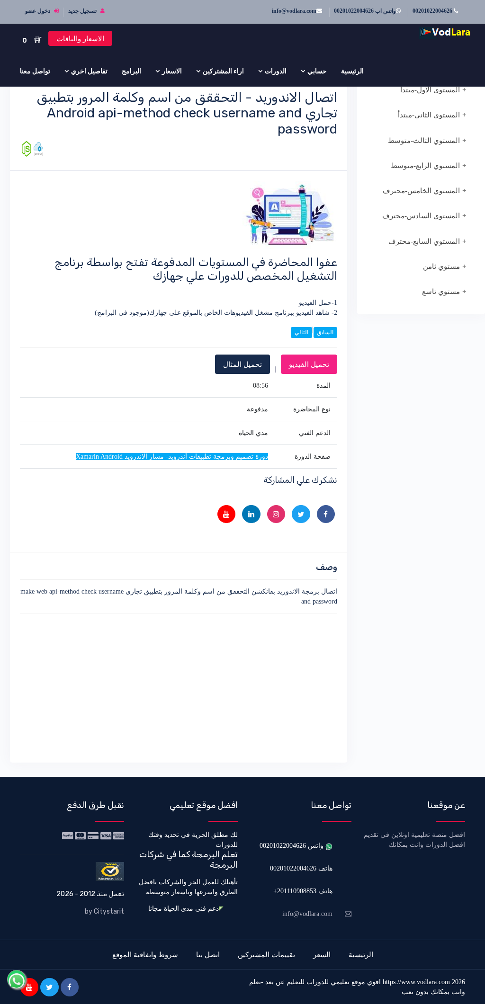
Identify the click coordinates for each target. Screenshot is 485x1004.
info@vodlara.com (294, 11)
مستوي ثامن (441, 266)
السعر (322, 955)
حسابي (317, 71)
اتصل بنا (208, 955)
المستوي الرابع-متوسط (425, 165)
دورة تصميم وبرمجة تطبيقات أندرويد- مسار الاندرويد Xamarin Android (172, 456)
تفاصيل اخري (89, 71)
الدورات (276, 71)
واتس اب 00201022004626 (365, 11)
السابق (325, 332)
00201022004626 (433, 11)
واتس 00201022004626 (292, 845)
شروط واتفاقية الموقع (145, 955)
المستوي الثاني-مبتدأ (429, 115)
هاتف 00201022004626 (301, 868)
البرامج (131, 71)
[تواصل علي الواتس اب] (16, 979)
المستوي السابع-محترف (424, 241)
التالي (301, 332)
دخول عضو (38, 11)
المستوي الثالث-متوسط (424, 140)
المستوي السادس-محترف (421, 216)
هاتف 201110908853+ (302, 891)
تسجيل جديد (83, 11)
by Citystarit (104, 911)
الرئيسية (352, 71)
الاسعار (172, 71)
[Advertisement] (178, 686)
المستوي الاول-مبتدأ (430, 90)
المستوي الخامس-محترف (421, 191)
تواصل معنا (35, 71)
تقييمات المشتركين (266, 955)
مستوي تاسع (441, 291)
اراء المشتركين (223, 71)
